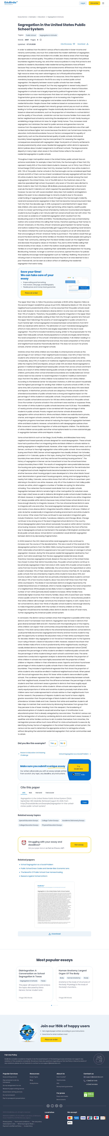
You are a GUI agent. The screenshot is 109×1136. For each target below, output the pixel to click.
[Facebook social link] (48, 1105)
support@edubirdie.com (94, 1077)
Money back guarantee (65, 1086)
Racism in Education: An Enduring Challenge (32, 754)
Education (41, 17)
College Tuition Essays (50, 820)
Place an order (31, 293)
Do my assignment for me (12, 1085)
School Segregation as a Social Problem (74, 754)
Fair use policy (37, 1121)
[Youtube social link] (52, 1105)
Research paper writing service (13, 1089)
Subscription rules (9, 1124)
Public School (31, 35)
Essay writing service (10, 1077)
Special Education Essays (28, 820)
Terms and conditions (22, 1121)
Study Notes (34, 1083)
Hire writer (94, 3)
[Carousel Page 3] (54, 1005)
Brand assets (61, 1099)
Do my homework (9, 1095)
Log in (83, 3)
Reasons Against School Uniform (34, 876)
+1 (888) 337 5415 (91, 1081)
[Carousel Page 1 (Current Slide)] (51, 1005)
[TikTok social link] (56, 1105)
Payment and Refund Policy (12, 1126)
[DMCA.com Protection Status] (89, 1094)
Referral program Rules (26, 1124)
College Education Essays (28, 825)
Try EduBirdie (78, 767)
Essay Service (22, 17)
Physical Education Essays (52, 825)
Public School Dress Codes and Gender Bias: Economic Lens (45, 868)
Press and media (62, 1096)
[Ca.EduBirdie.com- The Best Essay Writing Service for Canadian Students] (47, 1117)
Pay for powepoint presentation (14, 1098)
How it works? (61, 1077)
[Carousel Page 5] (57, 1005)
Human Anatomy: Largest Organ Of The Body (73, 972)
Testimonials (61, 1080)
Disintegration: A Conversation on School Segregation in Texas (32, 973)
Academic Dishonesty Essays (73, 820)
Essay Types (34, 1077)
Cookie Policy (28, 1126)
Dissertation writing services (12, 1092)
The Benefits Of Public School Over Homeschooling (42, 872)
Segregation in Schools (56, 17)
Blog (31, 1080)
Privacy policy (7, 1121)
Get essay (79, 845)
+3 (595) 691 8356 (92, 1084)
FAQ (58, 1083)
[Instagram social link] (60, 1105)
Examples (32, 17)
